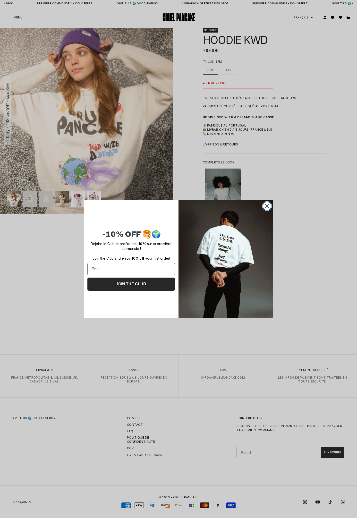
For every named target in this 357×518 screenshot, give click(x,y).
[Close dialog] (267, 206)
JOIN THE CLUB (131, 284)
